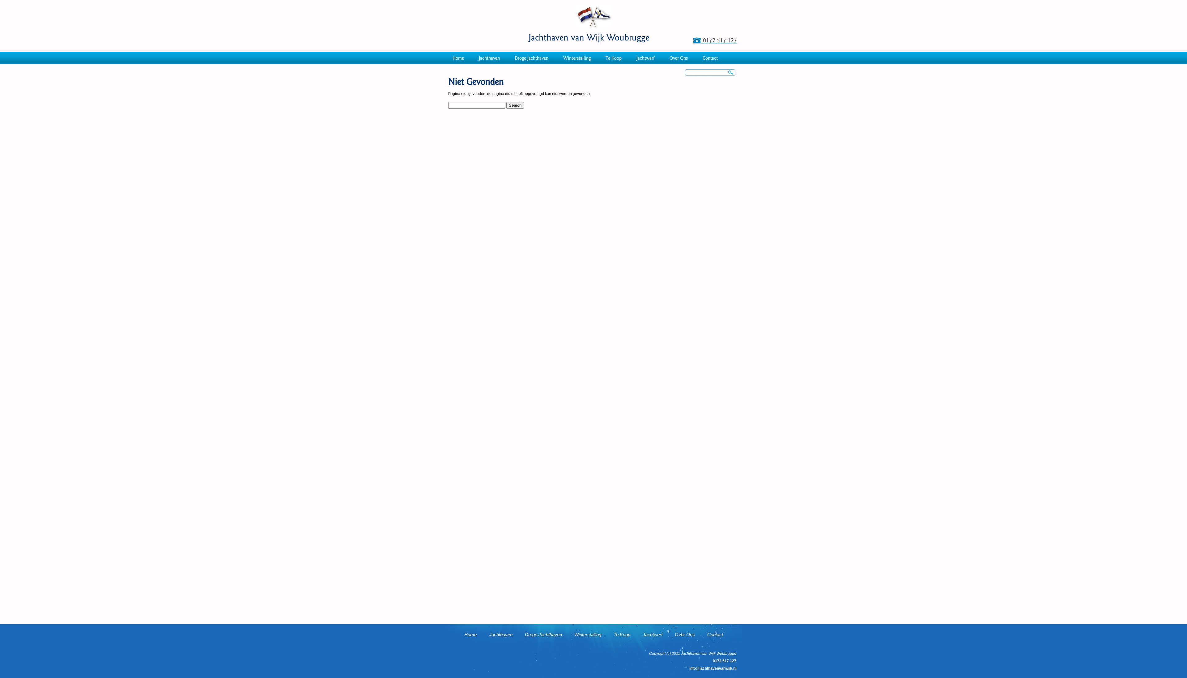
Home (458, 58)
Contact (710, 58)
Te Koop (614, 58)
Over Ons (679, 58)
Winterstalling (577, 58)
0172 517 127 (724, 661)
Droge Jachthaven (531, 58)
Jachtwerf (645, 58)
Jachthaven (489, 58)
